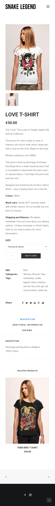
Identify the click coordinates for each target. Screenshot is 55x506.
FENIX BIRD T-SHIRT (27, 447)
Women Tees (39, 274)
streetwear (28, 278)
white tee (42, 290)
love (38, 286)
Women (27, 274)
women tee (29, 286)
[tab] (27, 320)
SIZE (8, 240)
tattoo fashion (38, 282)
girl (42, 286)
